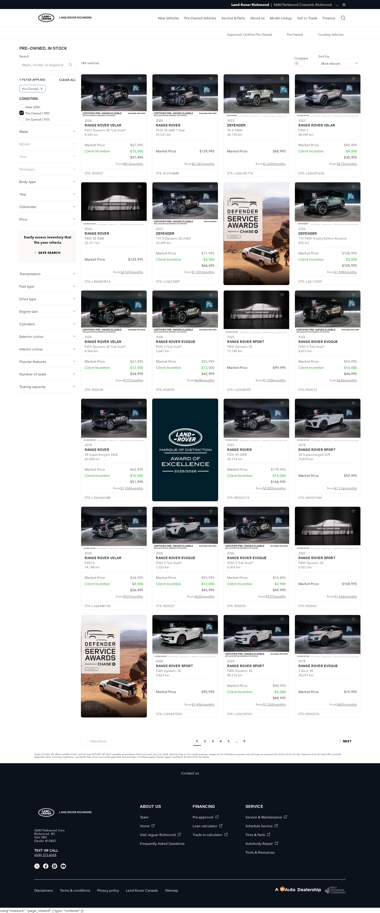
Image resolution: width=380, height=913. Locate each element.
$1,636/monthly (345, 596)
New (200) (33, 107)
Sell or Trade (307, 17)
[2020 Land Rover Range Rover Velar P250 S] (114, 528)
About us (257, 17)
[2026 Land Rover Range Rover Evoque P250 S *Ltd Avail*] (185, 312)
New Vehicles (168, 17)
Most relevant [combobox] (330, 63)
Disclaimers (43, 890)
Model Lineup (281, 17)
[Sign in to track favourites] (140, 79)
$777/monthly (133, 380)
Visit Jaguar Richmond (158, 834)
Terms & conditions (75, 890)
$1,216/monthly (345, 488)
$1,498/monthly (345, 272)
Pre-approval (203, 816)
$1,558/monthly (274, 380)
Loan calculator (205, 825)
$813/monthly (133, 163)
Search (24, 56)
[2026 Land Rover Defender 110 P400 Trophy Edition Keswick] (327, 203)
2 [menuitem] (205, 741)
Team (144, 816)
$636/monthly (347, 380)
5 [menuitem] (229, 741)
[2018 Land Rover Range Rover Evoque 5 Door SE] (327, 636)
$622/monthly (204, 596)
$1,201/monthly (203, 272)
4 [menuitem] (221, 741)
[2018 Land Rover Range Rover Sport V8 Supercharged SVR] (327, 420)
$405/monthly (347, 704)
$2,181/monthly (203, 163)
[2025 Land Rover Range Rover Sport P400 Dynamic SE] (256, 312)
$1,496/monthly (203, 704)
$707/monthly (276, 596)
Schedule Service (259, 825)
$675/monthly (347, 163)
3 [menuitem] (213, 741)
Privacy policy (108, 890)
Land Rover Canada (142, 890)
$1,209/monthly (274, 163)
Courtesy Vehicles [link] (330, 34)
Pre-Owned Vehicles (200, 17)
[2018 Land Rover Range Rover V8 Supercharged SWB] (114, 420)
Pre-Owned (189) (37, 113)
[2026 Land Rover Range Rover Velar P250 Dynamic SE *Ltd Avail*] (114, 95)
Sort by (323, 56)
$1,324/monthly (274, 704)
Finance (329, 17)
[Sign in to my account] (344, 4)
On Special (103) (37, 119)
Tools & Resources (259, 852)
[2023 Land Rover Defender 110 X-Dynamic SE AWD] (185, 203)
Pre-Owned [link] (295, 34)
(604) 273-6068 (45, 855)
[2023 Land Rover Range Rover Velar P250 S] (327, 95)
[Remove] (41, 88)
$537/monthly (133, 596)
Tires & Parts (255, 834)
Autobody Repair (259, 843)
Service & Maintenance (263, 816)
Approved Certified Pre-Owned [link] (249, 34)
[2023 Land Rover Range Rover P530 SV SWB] (256, 420)
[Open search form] (343, 17)
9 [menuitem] (244, 741)
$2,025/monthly (132, 272)
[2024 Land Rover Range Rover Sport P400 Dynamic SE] (185, 636)
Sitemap (171, 890)
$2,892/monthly (274, 488)
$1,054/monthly (132, 488)
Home (145, 825)
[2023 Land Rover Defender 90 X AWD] (256, 95)
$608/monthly (204, 380)
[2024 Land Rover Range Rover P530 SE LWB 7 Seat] (185, 95)
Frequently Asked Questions (162, 843)
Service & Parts (233, 17)
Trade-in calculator (208, 834)
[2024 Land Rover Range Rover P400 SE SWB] (114, 203)
